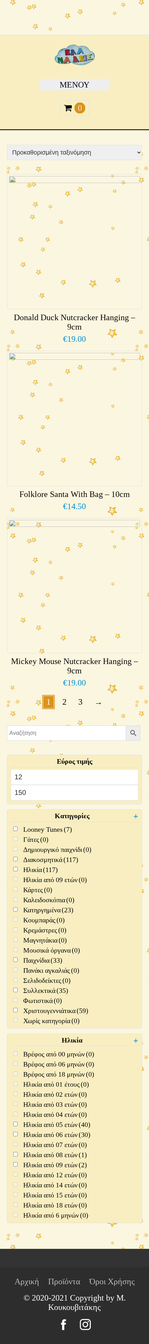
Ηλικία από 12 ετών (55, 1175)
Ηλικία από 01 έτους (56, 1084)
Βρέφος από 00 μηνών (58, 1054)
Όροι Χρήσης (112, 1281)
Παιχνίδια (42, 960)
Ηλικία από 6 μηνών (55, 1215)
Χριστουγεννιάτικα (55, 1010)
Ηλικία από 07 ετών (55, 1144)
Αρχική (27, 1281)
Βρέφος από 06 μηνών (58, 1064)
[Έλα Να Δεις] (74, 62)
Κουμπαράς (44, 920)
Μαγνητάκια (45, 940)
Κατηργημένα (48, 910)
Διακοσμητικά (50, 859)
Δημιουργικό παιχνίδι (57, 849)
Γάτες (36, 839)
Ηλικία (40, 869)
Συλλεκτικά (45, 990)
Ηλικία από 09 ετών (55, 879)
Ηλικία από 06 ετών (56, 1134)
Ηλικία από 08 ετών (55, 1155)
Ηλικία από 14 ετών (55, 1185)
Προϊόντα (64, 1281)
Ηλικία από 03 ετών (55, 1104)
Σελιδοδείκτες (47, 980)
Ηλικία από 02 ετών (55, 1094)
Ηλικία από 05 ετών (56, 1124)
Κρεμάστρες (45, 930)
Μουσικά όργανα (51, 950)
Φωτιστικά (42, 1000)
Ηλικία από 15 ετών (55, 1195)
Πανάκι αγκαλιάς (51, 970)
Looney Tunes (47, 829)
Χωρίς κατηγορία (51, 1020)
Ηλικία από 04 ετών (55, 1114)
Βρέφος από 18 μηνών (58, 1074)
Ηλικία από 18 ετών (55, 1205)
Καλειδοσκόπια (48, 900)
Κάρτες (37, 890)
